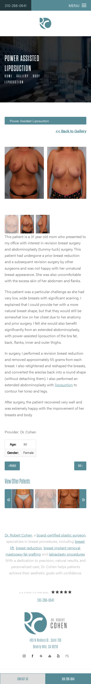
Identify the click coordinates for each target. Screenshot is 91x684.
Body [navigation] (36, 76)
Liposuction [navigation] (14, 82)
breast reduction (29, 547)
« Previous (12, 466)
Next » (80, 466)
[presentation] (8, 498)
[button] (24, 656)
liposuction (64, 384)
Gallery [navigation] (23, 76)
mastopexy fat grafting (23, 554)
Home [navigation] (9, 76)
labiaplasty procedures (67, 554)
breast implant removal (62, 547)
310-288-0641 (16, 5)
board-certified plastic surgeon (61, 535)
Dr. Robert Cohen (18, 535)
